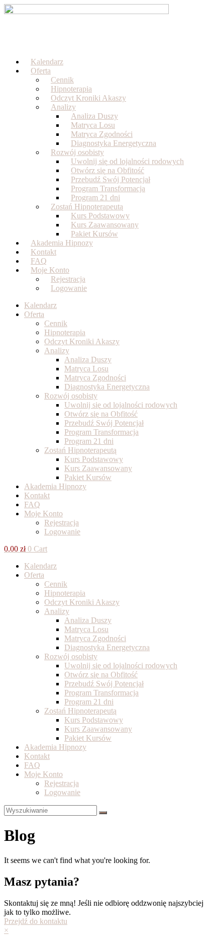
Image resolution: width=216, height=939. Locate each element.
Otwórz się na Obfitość (101, 414)
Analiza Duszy (88, 359)
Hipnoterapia (64, 332)
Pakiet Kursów (88, 477)
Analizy (63, 107)
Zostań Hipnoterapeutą (80, 450)
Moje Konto (43, 513)
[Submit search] (103, 812)
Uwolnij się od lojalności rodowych (120, 405)
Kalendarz (40, 305)
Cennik (55, 323)
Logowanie (69, 288)
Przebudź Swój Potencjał (104, 423)
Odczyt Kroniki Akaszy (88, 98)
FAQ (32, 504)
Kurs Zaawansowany (98, 468)
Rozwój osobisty (70, 396)
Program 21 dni (89, 441)
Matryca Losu (86, 368)
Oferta (41, 70)
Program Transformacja (101, 432)
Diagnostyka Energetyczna (113, 143)
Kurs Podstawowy (93, 459)
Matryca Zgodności (95, 377)
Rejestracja (61, 522)
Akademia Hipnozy (55, 486)
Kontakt (37, 495)
